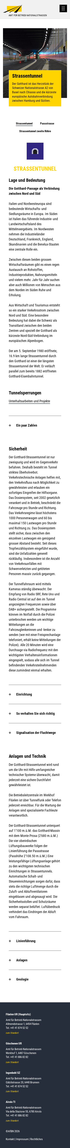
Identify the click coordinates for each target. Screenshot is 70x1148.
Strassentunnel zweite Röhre (35, 131)
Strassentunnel (24, 123)
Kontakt (10, 1139)
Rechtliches (36, 1139)
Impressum (22, 1139)
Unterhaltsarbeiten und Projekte (29, 401)
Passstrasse (47, 123)
